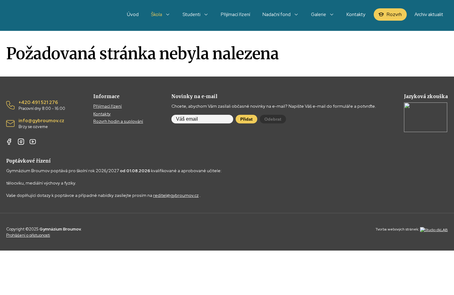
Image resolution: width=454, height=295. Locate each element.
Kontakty (102, 114)
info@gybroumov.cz (41, 124)
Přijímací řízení (107, 106)
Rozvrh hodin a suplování (118, 121)
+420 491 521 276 (42, 105)
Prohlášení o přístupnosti (28, 235)
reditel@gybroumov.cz (176, 195)
